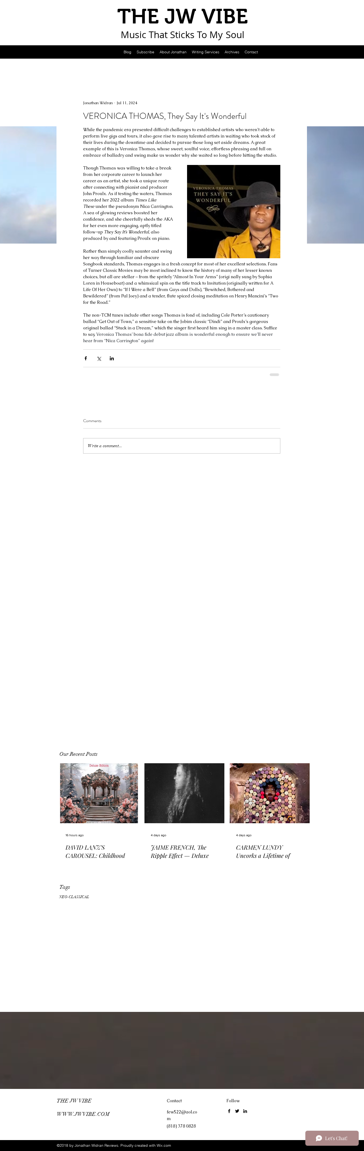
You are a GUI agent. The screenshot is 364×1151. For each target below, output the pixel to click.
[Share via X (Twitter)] (98, 358)
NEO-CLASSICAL (74, 897)
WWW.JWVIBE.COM (83, 1114)
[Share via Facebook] (85, 358)
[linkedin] (245, 1111)
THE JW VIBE (74, 1100)
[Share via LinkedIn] (111, 358)
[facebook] (229, 1111)
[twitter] (237, 1111)
